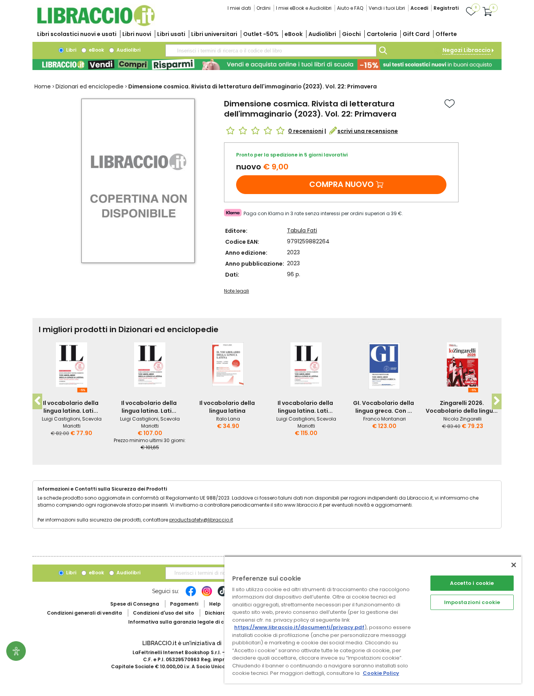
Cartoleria (382, 34)
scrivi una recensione (367, 131)
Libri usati (171, 34)
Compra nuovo (341, 184)
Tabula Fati (302, 230)
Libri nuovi (136, 34)
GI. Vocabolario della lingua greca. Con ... (383, 407)
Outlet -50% (261, 34)
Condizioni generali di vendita (84, 613)
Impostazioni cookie (472, 602)
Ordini (263, 8)
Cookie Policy (381, 673)
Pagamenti (184, 604)
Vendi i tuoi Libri (387, 8)
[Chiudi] (513, 565)
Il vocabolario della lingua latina (227, 407)
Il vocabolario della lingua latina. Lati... (71, 407)
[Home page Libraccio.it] (95, 24)
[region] (372, 619)
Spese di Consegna (134, 604)
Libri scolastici (76, 34)
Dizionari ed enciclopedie (90, 86)
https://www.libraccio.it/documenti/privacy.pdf (299, 627)
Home (42, 86)
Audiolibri (322, 34)
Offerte (446, 34)
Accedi (419, 8)
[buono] (267, 64)
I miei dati (239, 8)
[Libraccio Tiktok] (222, 595)
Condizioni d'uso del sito (163, 613)
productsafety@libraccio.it (201, 519)
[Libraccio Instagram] (206, 595)
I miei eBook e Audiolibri (304, 8)
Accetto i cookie (472, 583)
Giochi (351, 34)
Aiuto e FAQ (350, 8)
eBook (294, 34)
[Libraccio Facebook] (190, 595)
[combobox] (270, 50)
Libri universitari (214, 34)
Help (215, 604)
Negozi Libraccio (467, 50)
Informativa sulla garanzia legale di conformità (188, 622)
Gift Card (416, 34)
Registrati (446, 8)
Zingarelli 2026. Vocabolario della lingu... (462, 407)
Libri (70, 50)
